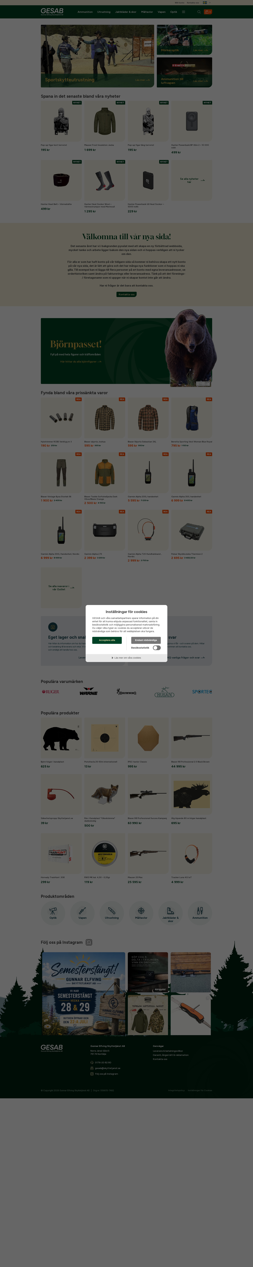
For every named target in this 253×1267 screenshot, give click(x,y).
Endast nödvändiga (146, 640)
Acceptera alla (107, 640)
